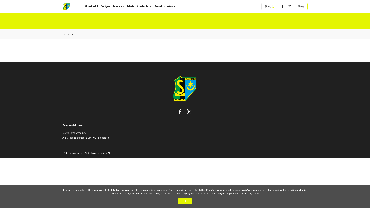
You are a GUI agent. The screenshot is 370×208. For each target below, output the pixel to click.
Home (66, 34)
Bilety (301, 6)
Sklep (270, 7)
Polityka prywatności (73, 153)
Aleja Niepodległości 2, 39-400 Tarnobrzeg (85, 137)
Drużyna (105, 6)
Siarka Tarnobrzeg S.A (74, 132)
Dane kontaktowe (165, 6)
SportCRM (107, 153)
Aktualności (91, 6)
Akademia (144, 6)
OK (185, 201)
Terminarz (118, 6)
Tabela (130, 6)
